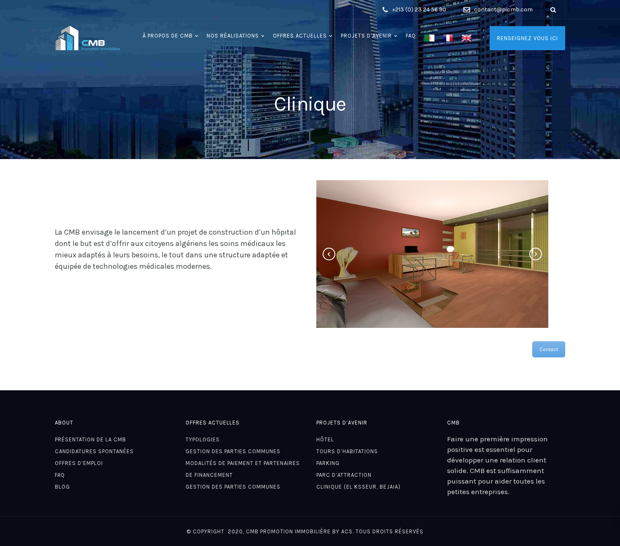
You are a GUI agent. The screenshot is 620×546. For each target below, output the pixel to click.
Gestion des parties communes (233, 451)
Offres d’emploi (79, 463)
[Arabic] (429, 38)
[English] (466, 38)
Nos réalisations (233, 35)
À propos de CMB (168, 35)
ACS (347, 531)
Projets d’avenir (366, 35)
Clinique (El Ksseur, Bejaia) (358, 487)
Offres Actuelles (300, 35)
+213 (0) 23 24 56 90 (419, 9)
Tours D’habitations (347, 451)
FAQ (411, 35)
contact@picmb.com (503, 9)
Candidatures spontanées (94, 451)
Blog (62, 487)
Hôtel (325, 439)
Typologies (203, 439)
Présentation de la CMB (90, 439)
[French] (448, 38)
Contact (548, 349)
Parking (328, 463)
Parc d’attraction (344, 475)
